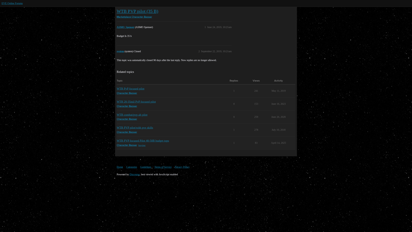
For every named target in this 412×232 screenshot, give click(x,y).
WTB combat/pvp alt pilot (132, 114)
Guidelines (145, 167)
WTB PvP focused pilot (130, 88)
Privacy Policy (182, 167)
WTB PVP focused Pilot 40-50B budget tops (143, 140)
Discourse (135, 174)
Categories (131, 167)
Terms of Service (163, 167)
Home (120, 167)
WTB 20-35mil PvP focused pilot (136, 101)
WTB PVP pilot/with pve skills (135, 127)
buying (141, 145)
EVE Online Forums (12, 3)
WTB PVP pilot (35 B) (137, 11)
